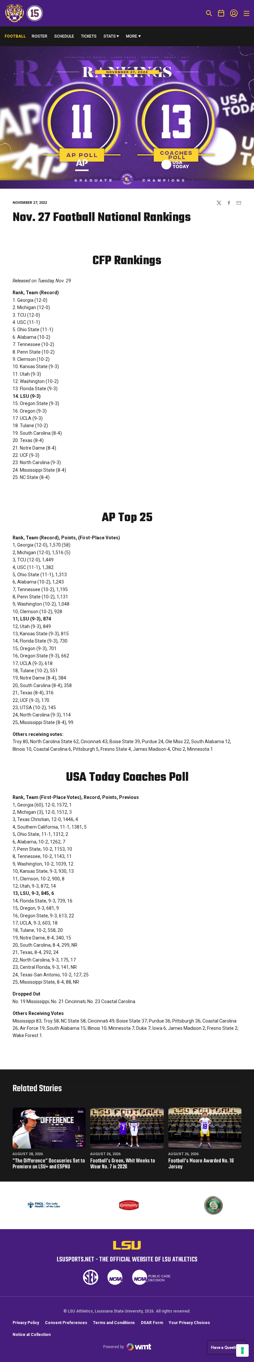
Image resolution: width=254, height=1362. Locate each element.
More (131, 36)
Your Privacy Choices (189, 1322)
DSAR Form (152, 1322)
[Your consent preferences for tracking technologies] (242, 1350)
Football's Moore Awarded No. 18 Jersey (201, 1164)
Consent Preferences (66, 1322)
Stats (110, 36)
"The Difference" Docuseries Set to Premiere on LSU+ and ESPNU (49, 1164)
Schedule (64, 36)
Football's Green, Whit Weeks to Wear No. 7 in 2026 (122, 1164)
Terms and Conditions (114, 1322)
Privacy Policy (26, 1322)
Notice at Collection (32, 1334)
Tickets (89, 36)
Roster (39, 36)
